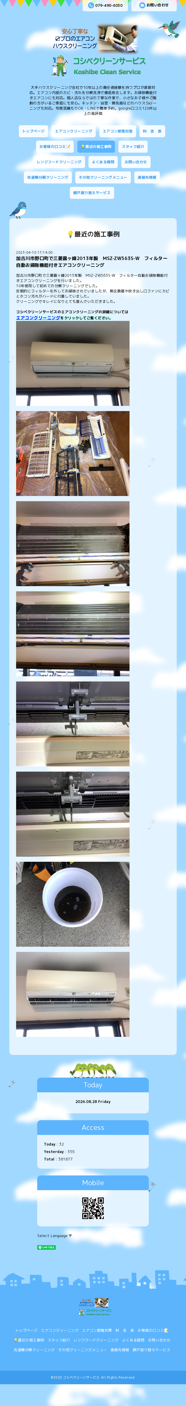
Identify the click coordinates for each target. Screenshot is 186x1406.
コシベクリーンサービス (81, 1377)
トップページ (33, 131)
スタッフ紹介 (133, 146)
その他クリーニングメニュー (103, 177)
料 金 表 (152, 131)
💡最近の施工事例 (96, 146)
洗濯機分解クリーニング (48, 177)
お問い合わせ (158, 4)
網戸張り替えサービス (92, 192)
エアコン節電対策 (118, 131)
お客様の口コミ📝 (54, 146)
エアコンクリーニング (73, 131)
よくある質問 (103, 161)
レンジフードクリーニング (59, 161)
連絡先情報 (147, 177)
